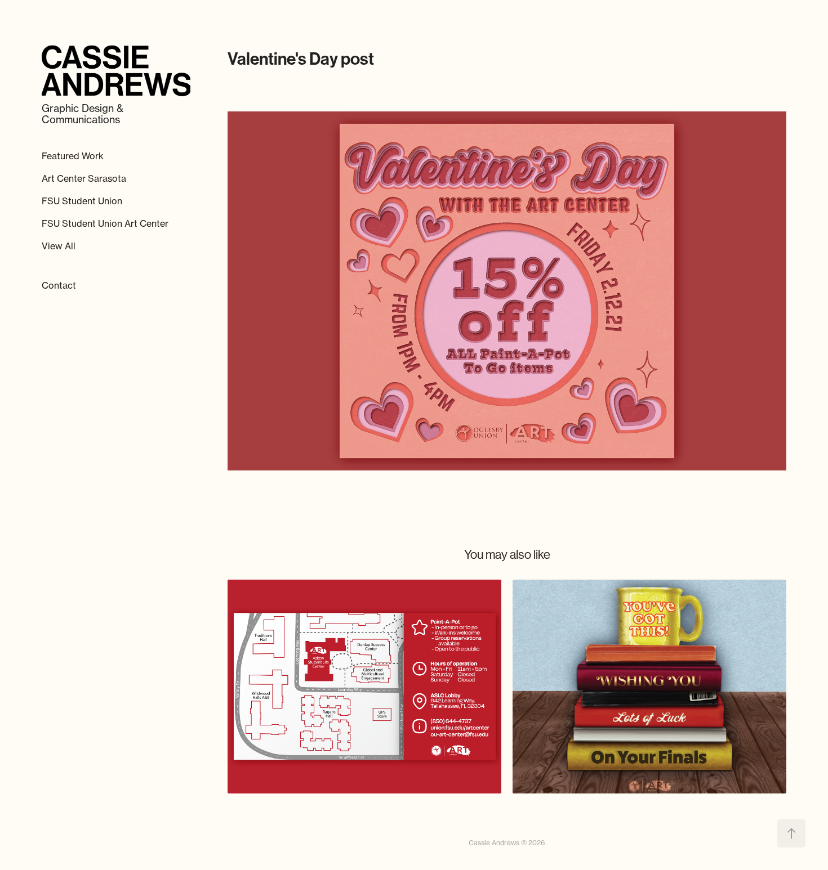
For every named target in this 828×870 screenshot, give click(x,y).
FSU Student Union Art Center (105, 223)
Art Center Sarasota (84, 178)
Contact (59, 285)
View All (58, 246)
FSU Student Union (82, 201)
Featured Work (73, 156)
